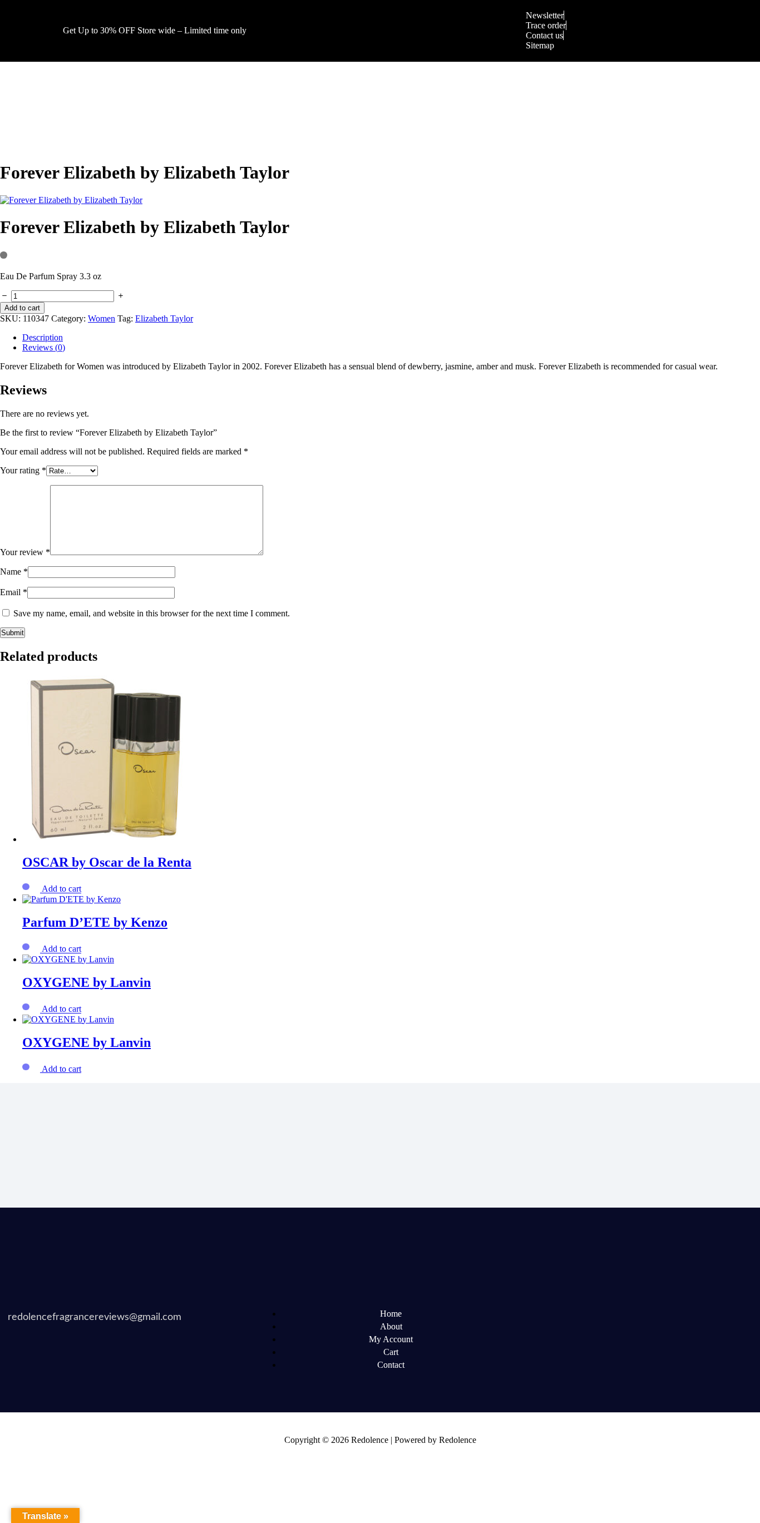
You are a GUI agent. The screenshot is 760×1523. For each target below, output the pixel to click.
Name (14, 571)
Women (101, 318)
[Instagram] (694, 1314)
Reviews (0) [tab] (43, 347)
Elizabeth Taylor (164, 318)
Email (13, 592)
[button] (61, 889)
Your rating (23, 470)
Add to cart (22, 308)
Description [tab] (42, 337)
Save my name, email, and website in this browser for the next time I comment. (151, 613)
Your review (25, 552)
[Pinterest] (652, 1314)
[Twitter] (567, 1314)
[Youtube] (610, 1314)
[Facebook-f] (525, 1314)
